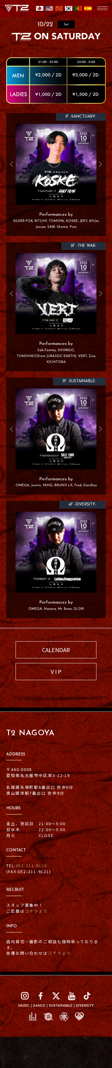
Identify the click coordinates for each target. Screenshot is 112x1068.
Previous (14, 164)
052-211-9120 (31, 865)
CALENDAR (56, 650)
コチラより (36, 911)
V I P (56, 671)
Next (98, 164)
